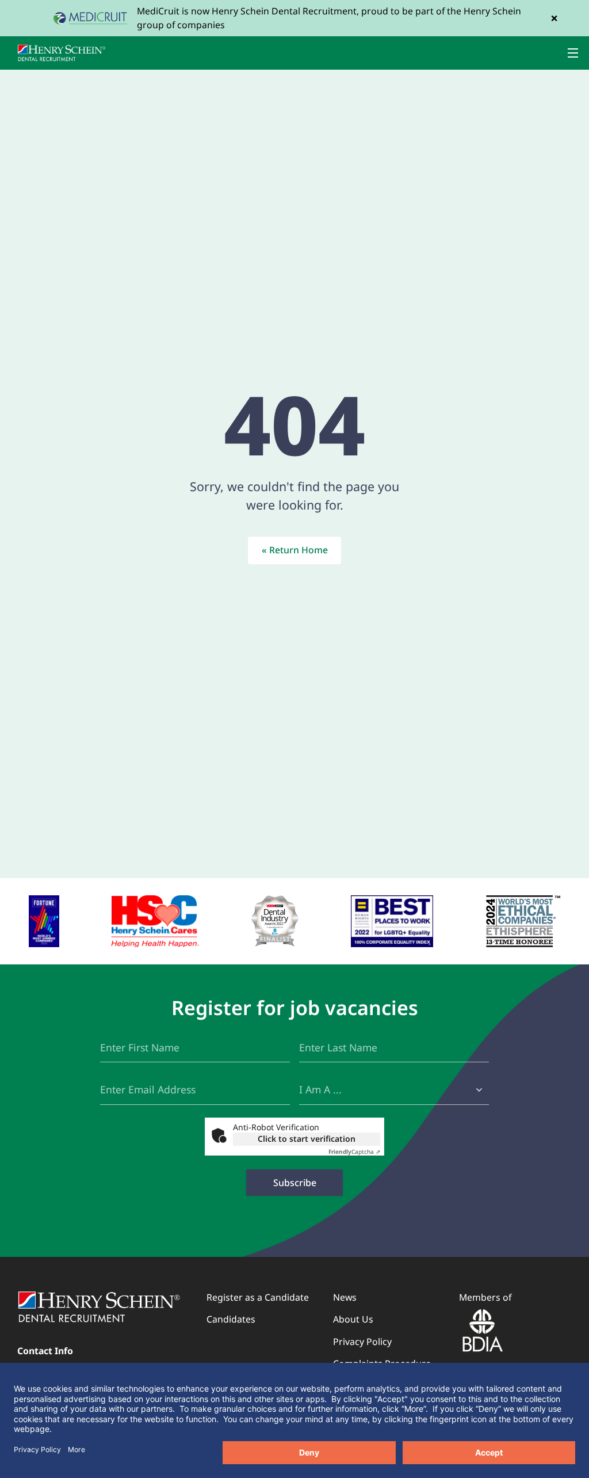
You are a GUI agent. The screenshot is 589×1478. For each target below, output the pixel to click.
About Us (353, 1319)
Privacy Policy (362, 1341)
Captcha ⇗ (354, 1152)
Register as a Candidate (257, 1297)
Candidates (230, 1319)
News (345, 1297)
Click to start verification (306, 1138)
